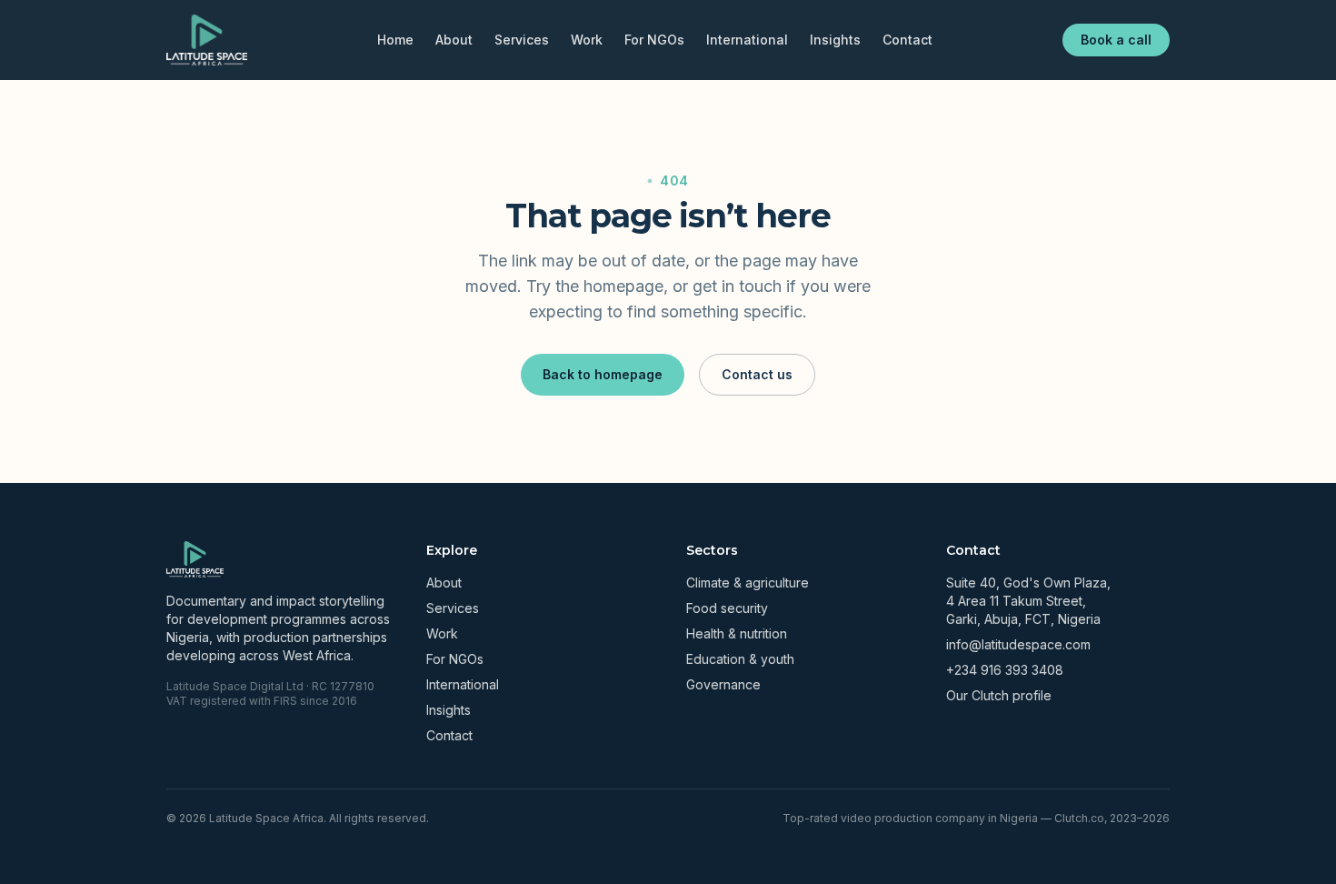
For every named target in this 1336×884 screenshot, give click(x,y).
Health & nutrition (736, 633)
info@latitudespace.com (1018, 644)
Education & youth (740, 659)
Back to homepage (603, 374)
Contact (907, 39)
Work (587, 39)
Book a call (1116, 39)
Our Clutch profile (999, 695)
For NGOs (654, 39)
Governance (723, 684)
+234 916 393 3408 (1004, 670)
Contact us (757, 374)
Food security (727, 608)
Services (521, 39)
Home (395, 39)
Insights (835, 39)
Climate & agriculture (747, 582)
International (747, 39)
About (454, 39)
